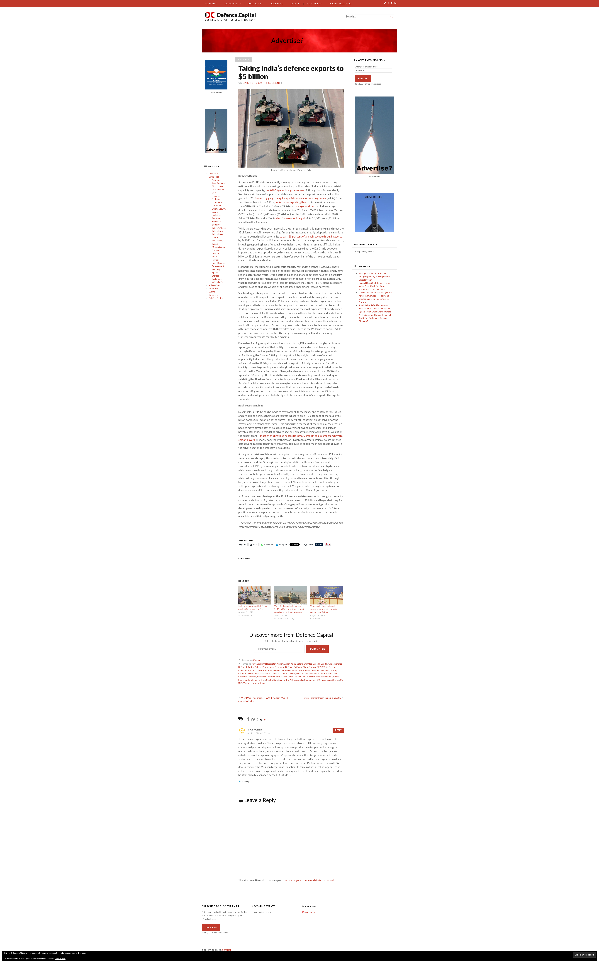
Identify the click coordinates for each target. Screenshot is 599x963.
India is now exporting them (291, 202)
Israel (257, 673)
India (314, 670)
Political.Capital (340, 3)
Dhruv (305, 667)
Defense (289, 667)
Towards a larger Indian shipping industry (321, 697)
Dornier (312, 667)
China (331, 664)
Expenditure (243, 670)
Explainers (216, 215)
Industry (216, 244)
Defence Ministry (246, 667)
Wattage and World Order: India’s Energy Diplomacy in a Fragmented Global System (374, 276)
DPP (319, 667)
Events (295, 3)
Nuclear (215, 250)
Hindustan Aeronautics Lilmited (287, 670)
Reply (338, 730)
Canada (316, 664)
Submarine (309, 680)
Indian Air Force (219, 228)
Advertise (276, 3)
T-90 (317, 680)
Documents (217, 205)
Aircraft (280, 664)
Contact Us (314, 3)
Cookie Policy (60, 958)
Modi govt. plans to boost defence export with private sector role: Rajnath (323, 609)
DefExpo (216, 199)
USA (240, 683)
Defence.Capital (236, 15)
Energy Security (219, 209)
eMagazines (255, 3)
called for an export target (289, 218)
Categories (232, 3)
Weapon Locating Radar (254, 683)
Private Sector (308, 676)
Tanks (323, 680)
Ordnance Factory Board (268, 676)
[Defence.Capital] (299, 40)
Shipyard (282, 680)
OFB (335, 673)
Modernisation (218, 247)
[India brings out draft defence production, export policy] (254, 595)
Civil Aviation (218, 189)
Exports (254, 670)
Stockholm (298, 680)
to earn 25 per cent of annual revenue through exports (311, 236)
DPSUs (324, 667)
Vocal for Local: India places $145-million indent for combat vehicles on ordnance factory (289, 609)
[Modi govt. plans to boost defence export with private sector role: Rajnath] (326, 595)
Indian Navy (217, 240)
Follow (363, 78)
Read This (211, 3)
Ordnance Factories (247, 676)
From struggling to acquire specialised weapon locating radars (290, 198)
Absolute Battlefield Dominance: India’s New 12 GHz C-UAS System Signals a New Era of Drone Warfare (375, 308)
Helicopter (268, 670)
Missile (299, 673)
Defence (215, 196)
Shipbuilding (272, 680)
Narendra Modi (325, 673)
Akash (287, 664)
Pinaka (284, 676)
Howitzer (307, 670)
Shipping (216, 269)
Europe (332, 667)
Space (215, 272)
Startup (215, 276)
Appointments (218, 183)
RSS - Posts (309, 912)
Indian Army (217, 231)
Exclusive (216, 218)
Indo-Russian (323, 670)
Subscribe (317, 648)
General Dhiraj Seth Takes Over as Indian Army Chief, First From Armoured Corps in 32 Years (374, 286)
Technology (217, 279)
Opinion (215, 253)
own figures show (304, 206)
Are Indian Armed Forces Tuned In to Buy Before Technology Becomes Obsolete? (375, 318)
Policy (214, 256)
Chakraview (217, 186)
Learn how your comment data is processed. (308, 880)
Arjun (293, 664)
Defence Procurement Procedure (269, 667)
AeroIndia (216, 180)
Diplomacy (217, 202)
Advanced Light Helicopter (264, 664)
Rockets (261, 680)
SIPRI (290, 680)
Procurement (218, 266)
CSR (214, 192)
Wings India (217, 282)
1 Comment (273, 83)
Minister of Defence (286, 673)
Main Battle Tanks (269, 673)
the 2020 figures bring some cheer (285, 190)
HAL (260, 670)
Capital (324, 664)
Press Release (218, 263)
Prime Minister (294, 676)
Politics (215, 260)
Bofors (300, 664)
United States (333, 680)
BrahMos (308, 664)
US (341, 680)
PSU (330, 676)
